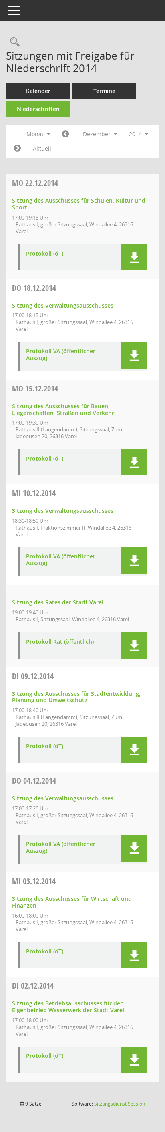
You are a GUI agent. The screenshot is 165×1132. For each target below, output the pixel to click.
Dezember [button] (97, 134)
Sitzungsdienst (119, 1103)
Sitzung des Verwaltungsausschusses (62, 305)
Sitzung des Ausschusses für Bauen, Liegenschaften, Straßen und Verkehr (63, 409)
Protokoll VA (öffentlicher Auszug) (60, 355)
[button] (134, 257)
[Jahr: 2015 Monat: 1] (17, 148)
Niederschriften (38, 109)
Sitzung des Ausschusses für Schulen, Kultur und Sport (78, 204)
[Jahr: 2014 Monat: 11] (65, 134)
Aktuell (42, 148)
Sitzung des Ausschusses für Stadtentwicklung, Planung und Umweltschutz (76, 697)
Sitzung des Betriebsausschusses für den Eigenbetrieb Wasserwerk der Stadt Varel (68, 1006)
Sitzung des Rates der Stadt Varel (57, 602)
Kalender (38, 91)
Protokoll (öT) (44, 253)
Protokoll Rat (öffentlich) (60, 642)
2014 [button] (136, 134)
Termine (104, 91)
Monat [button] (35, 134)
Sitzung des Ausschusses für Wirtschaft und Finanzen (72, 902)
